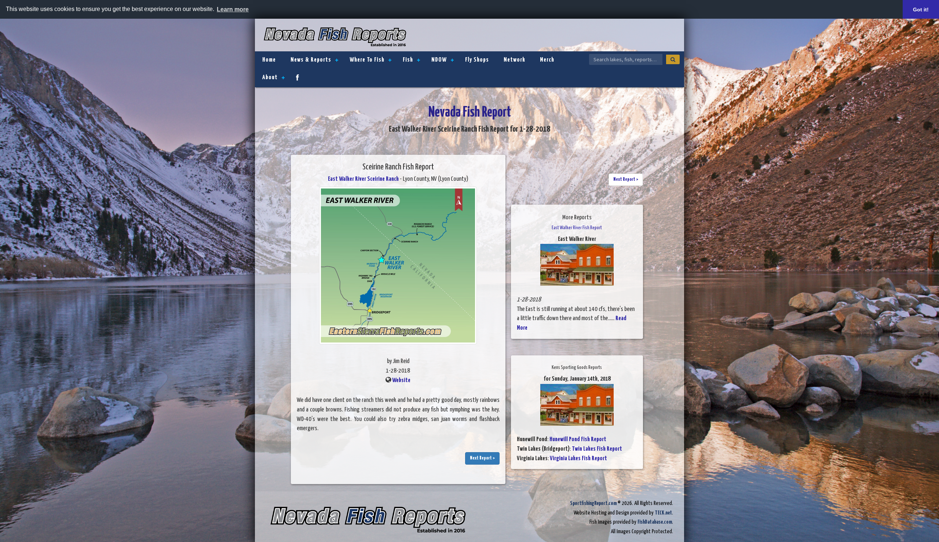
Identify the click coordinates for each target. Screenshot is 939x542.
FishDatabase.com (654, 522)
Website (401, 380)
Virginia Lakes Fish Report (578, 458)
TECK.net (663, 513)
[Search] (673, 59)
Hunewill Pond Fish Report (577, 439)
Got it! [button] (921, 9)
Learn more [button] (233, 9)
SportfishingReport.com (593, 503)
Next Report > (482, 458)
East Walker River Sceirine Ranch (363, 179)
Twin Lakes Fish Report (597, 449)
